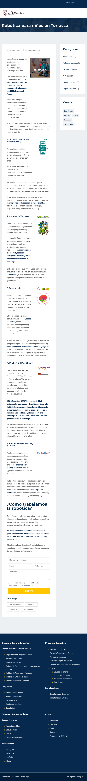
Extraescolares (69, 69)
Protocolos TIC (12, 700)
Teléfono (53, 724)
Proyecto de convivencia (15, 658)
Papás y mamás (69, 89)
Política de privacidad (10, 777)
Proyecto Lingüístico (58, 657)
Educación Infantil (61, 672)
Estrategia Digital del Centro (61, 661)
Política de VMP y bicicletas (17, 677)
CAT (77, 3)
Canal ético (10, 708)
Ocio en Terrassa (69, 82)
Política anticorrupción (15, 696)
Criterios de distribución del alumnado (65, 665)
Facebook (10, 753)
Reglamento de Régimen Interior (19, 655)
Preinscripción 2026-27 (59, 736)
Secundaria (28, 609)
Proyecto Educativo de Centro (61, 653)
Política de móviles (13, 662)
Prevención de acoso (14, 693)
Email (52, 728)
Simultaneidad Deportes (59, 694)
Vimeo (8, 761)
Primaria (13, 609)
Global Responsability (15, 737)
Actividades (67, 56)
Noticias (66, 76)
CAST (82, 3)
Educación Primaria (62, 675)
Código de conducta (14, 704)
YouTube (9, 757)
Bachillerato (15, 604)
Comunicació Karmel (32, 50)
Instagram (10, 749)
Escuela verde (11, 730)
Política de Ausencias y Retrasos (19, 673)
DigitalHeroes (74, 777)
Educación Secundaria (63, 679)
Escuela (67, 115)
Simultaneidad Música (59, 698)
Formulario (54, 721)
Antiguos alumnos (70, 63)
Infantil (31, 604)
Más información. (25, 586)
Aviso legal (25, 777)
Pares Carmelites (13, 726)
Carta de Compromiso (58, 649)
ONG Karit (10, 734)
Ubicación (54, 732)
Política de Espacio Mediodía (17, 681)
